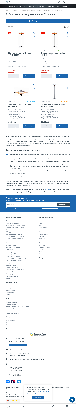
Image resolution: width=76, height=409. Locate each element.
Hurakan (47, 190)
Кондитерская (43, 234)
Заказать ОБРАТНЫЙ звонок (18, 345)
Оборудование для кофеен (14, 234)
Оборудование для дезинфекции (16, 259)
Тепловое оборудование (13, 223)
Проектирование (11, 304)
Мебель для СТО (11, 254)
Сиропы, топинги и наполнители (15, 270)
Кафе (40, 223)
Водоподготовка (11, 245)
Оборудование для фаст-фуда (15, 236)
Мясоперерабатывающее (13, 256)
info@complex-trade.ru (16, 350)
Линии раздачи (10, 250)
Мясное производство (46, 254)
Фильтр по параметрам (39, 21)
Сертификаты (10, 292)
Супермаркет (43, 228)
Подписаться (63, 204)
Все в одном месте (11, 302)
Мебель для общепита (12, 276)
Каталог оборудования (13, 217)
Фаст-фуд (42, 225)
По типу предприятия (46, 217)
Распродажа (9, 221)
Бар (40, 232)
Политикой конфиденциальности (50, 208)
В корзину (28, 76)
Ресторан (42, 221)
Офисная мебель (11, 265)
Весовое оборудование (13, 247)
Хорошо (38, 397)
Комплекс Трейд (11, 282)
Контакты (9, 329)
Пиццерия (42, 230)
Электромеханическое (13, 230)
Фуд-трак (42, 245)
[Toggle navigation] (69, 2)
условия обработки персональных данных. (37, 392)
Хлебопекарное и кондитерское (15, 225)
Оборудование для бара (13, 232)
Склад (41, 250)
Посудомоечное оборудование (15, 228)
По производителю (45, 258)
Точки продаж (10, 274)
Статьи (8, 295)
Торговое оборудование (13, 272)
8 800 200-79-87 (16, 341)
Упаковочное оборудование (14, 243)
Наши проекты (10, 288)
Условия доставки (11, 323)
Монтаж (8, 311)
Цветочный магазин (45, 247)
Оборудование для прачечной (15, 261)
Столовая (42, 241)
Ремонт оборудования (12, 313)
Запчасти (8, 278)
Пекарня (41, 236)
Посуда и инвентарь (12, 267)
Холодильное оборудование (14, 239)
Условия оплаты (11, 321)
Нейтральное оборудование (14, 241)
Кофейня (42, 239)
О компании (9, 286)
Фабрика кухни (43, 252)
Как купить (9, 317)
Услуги (8, 298)
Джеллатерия (43, 243)
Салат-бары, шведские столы (14, 252)
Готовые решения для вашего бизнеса (17, 307)
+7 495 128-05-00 (16, 339)
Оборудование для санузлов (14, 263)
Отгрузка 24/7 (10, 309)
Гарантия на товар (11, 325)
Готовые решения (11, 290)
